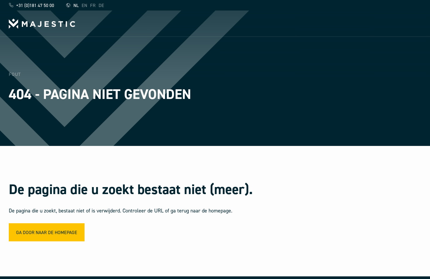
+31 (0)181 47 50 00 (34, 5)
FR (93, 5)
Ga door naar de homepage (46, 232)
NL (76, 5)
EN (84, 5)
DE (101, 5)
